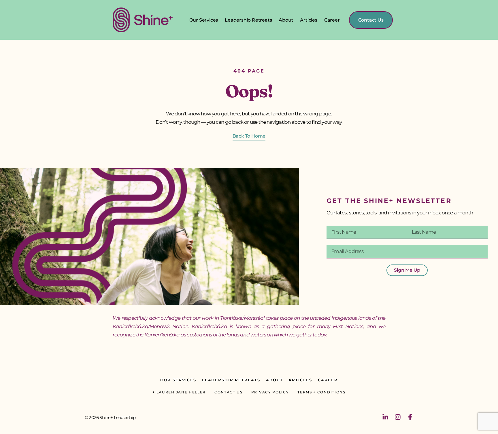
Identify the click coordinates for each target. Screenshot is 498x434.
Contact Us (228, 392)
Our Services (203, 20)
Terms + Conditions (321, 392)
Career (332, 20)
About (286, 20)
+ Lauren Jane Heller (179, 392)
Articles (308, 20)
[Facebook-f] (410, 417)
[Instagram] (398, 417)
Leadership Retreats (248, 20)
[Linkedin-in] (385, 417)
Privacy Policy (270, 392)
